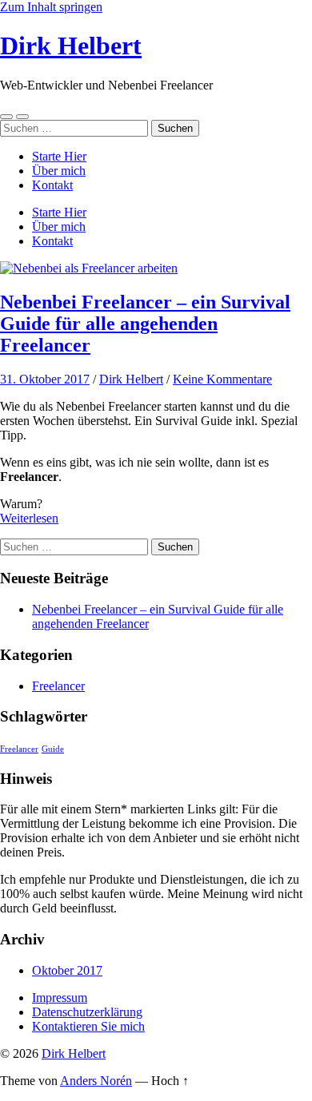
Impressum (59, 997)
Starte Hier (59, 156)
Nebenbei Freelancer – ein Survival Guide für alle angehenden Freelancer (145, 324)
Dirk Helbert (71, 45)
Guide (53, 749)
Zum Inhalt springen (51, 7)
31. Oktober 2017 (45, 379)
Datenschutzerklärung (87, 1012)
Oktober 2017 (67, 970)
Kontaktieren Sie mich (88, 1026)
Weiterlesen (29, 518)
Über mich (59, 170)
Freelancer (58, 686)
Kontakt (52, 185)
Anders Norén (96, 1080)
